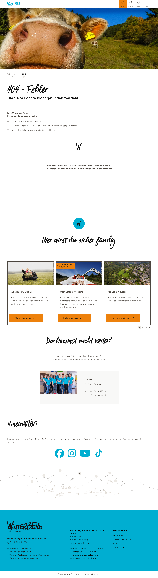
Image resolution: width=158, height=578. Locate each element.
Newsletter (118, 535)
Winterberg (12, 74)
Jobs (115, 543)
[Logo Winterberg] (16, 4)
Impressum (12, 548)
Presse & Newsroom (122, 539)
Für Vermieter (119, 547)
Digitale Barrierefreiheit (20, 551)
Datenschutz (27, 548)
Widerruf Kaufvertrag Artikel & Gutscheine (29, 555)
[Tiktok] (98, 453)
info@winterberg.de (98, 395)
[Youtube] (85, 453)
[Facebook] (59, 453)
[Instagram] (72, 453)
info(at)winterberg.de (80, 543)
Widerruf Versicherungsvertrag (23, 558)
